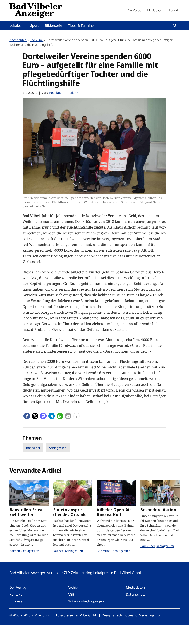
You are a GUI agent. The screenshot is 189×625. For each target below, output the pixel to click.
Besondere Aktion (158, 509)
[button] (26, 416)
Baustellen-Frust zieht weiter (26, 512)
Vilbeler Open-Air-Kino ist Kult (115, 512)
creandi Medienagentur (144, 615)
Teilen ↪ (73, 93)
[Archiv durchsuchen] (175, 25)
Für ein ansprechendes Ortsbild (70, 512)
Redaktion (56, 93)
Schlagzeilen (57, 448)
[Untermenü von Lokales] (23, 25)
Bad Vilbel (36, 40)
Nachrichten (18, 40)
